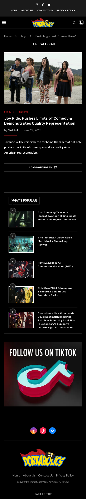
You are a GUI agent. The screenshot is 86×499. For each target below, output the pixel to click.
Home (14, 10)
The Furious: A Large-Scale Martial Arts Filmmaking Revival (55, 241)
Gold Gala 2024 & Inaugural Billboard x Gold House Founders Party (55, 292)
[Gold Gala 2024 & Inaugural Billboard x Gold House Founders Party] (21, 294)
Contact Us (45, 10)
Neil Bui (13, 130)
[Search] (74, 22)
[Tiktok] (43, 4)
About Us (27, 10)
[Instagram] (37, 4)
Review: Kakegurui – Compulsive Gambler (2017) (55, 264)
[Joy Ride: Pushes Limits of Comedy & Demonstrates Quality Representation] (43, 78)
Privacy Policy (66, 10)
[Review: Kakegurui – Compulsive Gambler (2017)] (21, 269)
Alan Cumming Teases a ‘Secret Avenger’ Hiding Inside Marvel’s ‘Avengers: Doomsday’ (57, 216)
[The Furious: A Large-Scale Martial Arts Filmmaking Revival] (21, 244)
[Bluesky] (49, 4)
